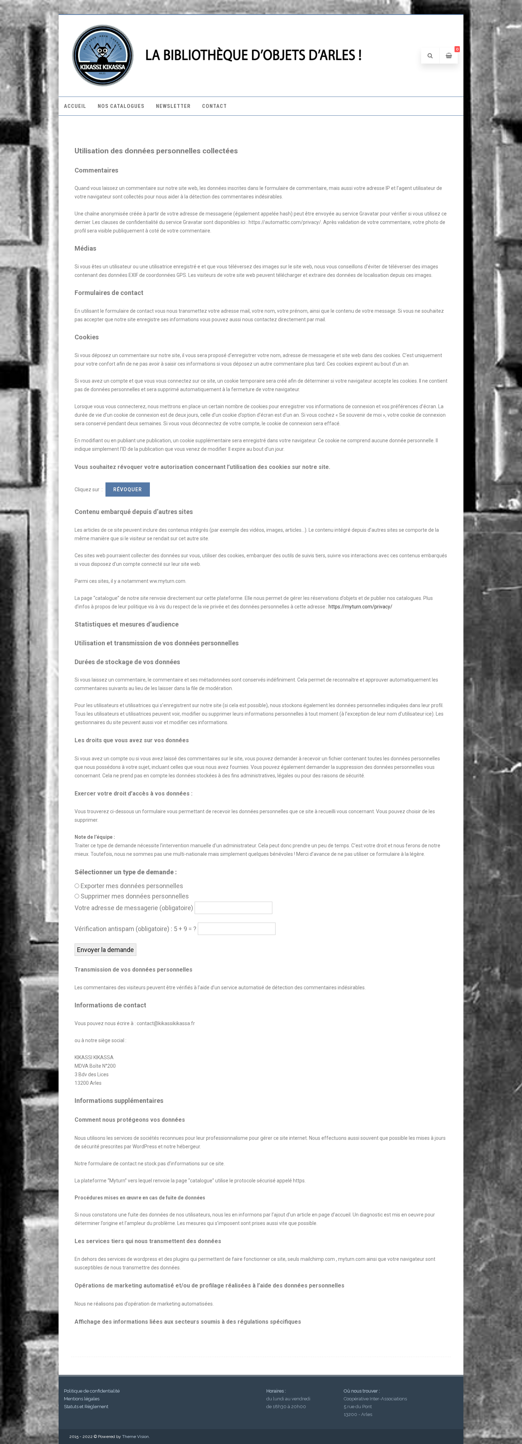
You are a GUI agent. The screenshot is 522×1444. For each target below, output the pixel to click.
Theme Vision (135, 1436)
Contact (214, 106)
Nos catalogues (121, 106)
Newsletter (173, 106)
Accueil (75, 106)
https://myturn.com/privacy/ (360, 606)
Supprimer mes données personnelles (135, 896)
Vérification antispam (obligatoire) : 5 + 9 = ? (135, 928)
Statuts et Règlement (86, 1406)
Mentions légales (81, 1398)
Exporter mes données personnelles (132, 886)
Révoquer (127, 489)
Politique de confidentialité (92, 1391)
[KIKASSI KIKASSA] (218, 85)
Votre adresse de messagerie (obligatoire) (134, 908)
